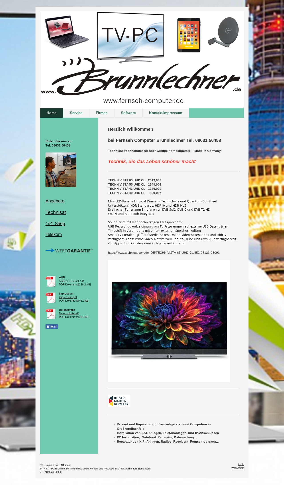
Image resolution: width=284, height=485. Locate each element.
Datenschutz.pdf (69, 313)
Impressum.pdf (68, 297)
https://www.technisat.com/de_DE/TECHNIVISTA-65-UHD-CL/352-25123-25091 (164, 252)
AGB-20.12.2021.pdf (71, 281)
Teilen (53, 326)
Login (241, 464)
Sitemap (65, 465)
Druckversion (52, 465)
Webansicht (237, 468)
